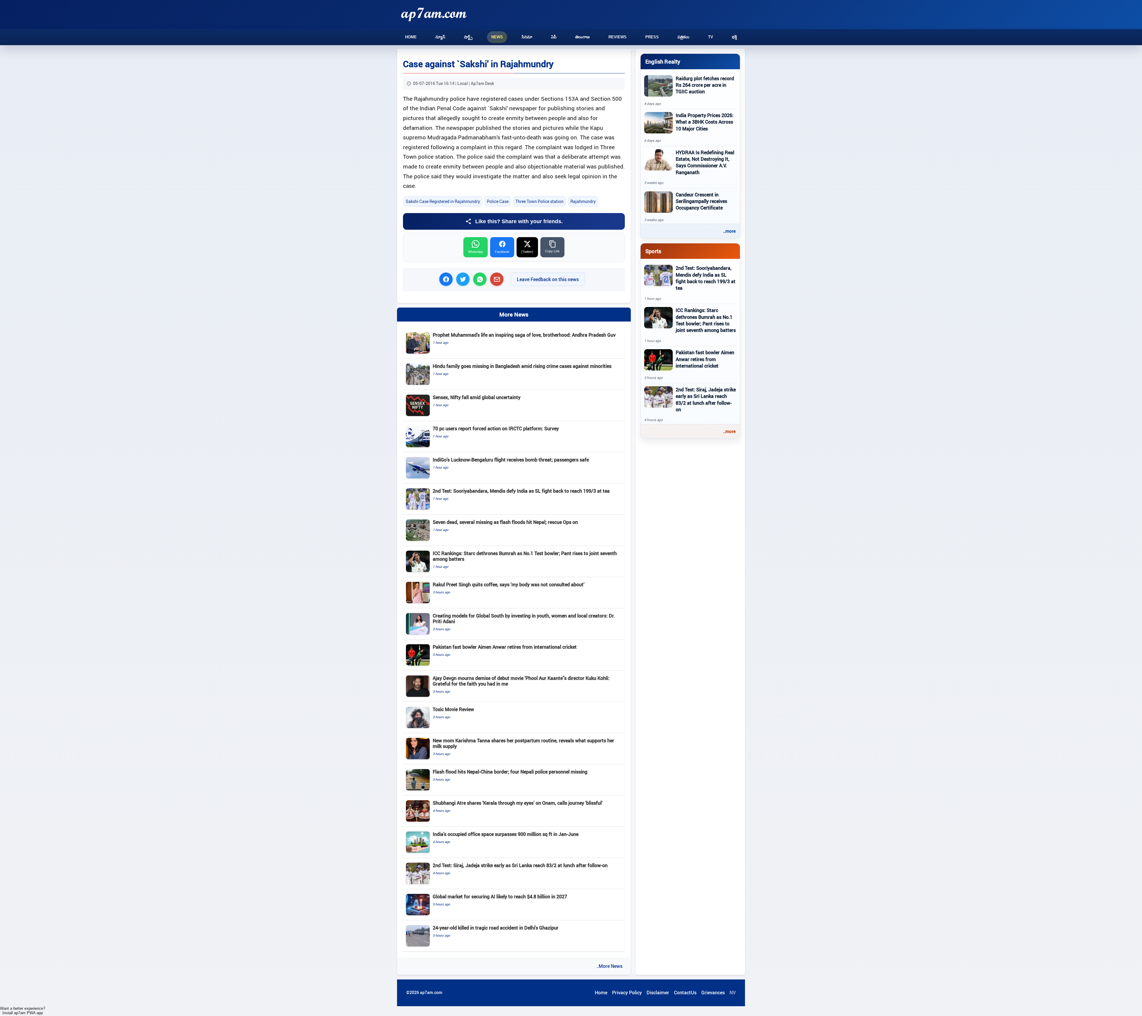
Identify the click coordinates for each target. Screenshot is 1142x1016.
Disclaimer (658, 992)
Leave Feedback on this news (548, 279)
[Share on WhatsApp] (480, 279)
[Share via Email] (496, 279)
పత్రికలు (683, 37)
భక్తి (734, 37)
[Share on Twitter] (463, 279)
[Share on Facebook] (446, 279)
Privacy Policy (627, 992)
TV (710, 37)
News (497, 37)
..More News (609, 966)
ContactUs (685, 992)
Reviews (617, 37)
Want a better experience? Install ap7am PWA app (22, 1010)
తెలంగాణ (582, 37)
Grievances (713, 992)
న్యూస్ (440, 37)
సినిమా (527, 37)
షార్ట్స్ (468, 37)
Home (411, 37)
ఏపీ (553, 37)
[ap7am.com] (434, 14)
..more (729, 231)
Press (652, 37)
